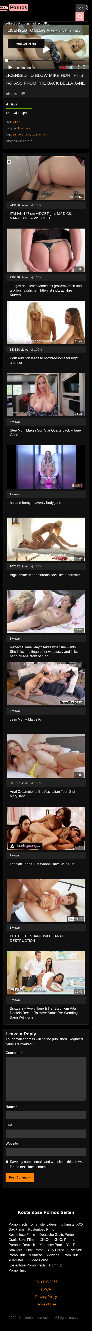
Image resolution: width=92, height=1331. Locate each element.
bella (21, 134)
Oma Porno (35, 1250)
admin (16, 121)
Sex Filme (16, 1229)
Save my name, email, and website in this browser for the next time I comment (48, 1164)
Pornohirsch (18, 1224)
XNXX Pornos (64, 1240)
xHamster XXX (72, 1224)
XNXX (44, 1240)
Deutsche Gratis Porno (56, 1234)
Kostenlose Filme (22, 1234)
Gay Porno (56, 1250)
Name (11, 1107)
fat (32, 134)
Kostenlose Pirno (41, 1229)
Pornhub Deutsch (22, 1245)
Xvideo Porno (37, 1260)
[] (80, 16)
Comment (14, 1053)
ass (14, 134)
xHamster (16, 1260)
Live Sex (75, 1250)
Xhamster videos (44, 1224)
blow (27, 134)
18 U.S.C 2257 (46, 1282)
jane (44, 134)
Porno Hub (17, 1255)
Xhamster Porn (50, 1245)
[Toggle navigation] (3, 7)
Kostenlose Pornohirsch (27, 1265)
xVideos (53, 1255)
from (38, 134)
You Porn (73, 1245)
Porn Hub (71, 1255)
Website (12, 1143)
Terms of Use (46, 1304)
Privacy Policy (46, 1297)
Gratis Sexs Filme (22, 1240)
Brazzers (15, 1250)
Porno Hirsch (18, 1270)
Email (11, 1125)
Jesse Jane (24, 128)
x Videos (36, 1255)
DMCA (46, 1289)
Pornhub (55, 1265)
